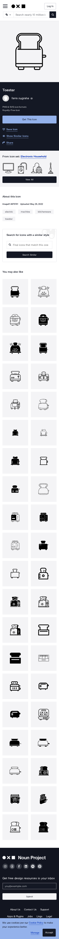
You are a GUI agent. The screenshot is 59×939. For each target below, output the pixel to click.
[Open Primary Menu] (5, 6)
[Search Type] (8, 14)
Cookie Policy (36, 922)
